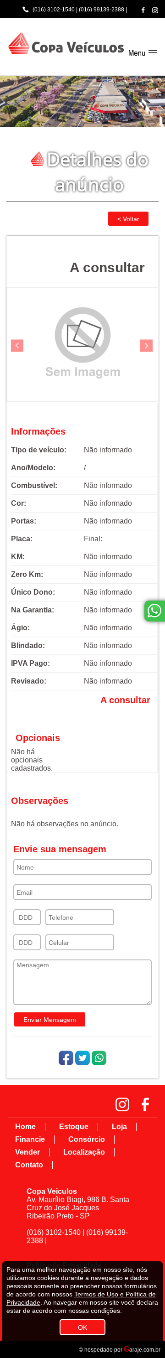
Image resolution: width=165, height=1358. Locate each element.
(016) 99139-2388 (101, 9)
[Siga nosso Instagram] (155, 10)
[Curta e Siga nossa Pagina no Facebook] (143, 10)
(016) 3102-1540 (54, 9)
